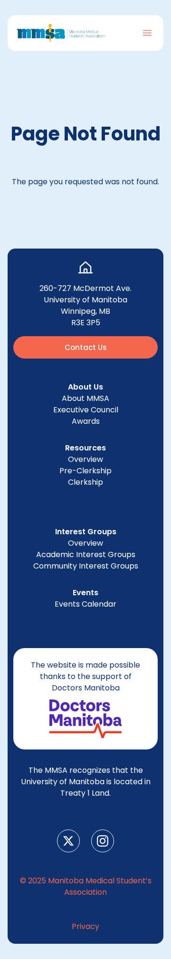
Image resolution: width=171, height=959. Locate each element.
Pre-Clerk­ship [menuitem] (85, 470)
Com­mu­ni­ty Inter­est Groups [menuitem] (85, 565)
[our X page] (68, 840)
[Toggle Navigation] (147, 32)
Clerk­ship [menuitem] (85, 482)
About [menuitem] (85, 398)
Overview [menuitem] (85, 459)
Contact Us (86, 347)
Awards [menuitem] (86, 421)
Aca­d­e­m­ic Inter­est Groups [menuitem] (85, 554)
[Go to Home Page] (60, 33)
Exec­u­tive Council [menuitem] (85, 409)
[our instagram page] (102, 840)
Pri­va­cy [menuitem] (85, 926)
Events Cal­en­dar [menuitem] (85, 604)
